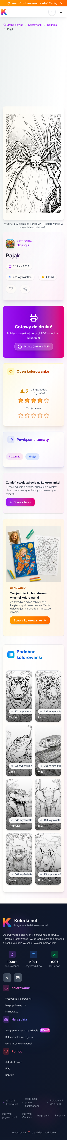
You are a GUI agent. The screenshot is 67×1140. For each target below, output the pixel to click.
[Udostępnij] (25, 289)
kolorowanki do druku (57, 1102)
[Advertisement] (33, 68)
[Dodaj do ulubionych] (11, 289)
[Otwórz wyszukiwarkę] (52, 12)
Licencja (60, 1115)
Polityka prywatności (9, 1115)
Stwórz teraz (22, 502)
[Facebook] (7, 977)
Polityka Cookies (27, 1115)
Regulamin (43, 1115)
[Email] (18, 977)
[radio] (21, 415)
